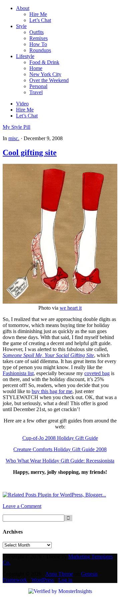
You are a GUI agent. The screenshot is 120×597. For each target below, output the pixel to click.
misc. (13, 138)
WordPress (42, 580)
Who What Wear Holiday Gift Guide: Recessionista (60, 461)
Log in (65, 580)
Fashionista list (18, 373)
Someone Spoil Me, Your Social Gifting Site (48, 355)
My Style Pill (16, 127)
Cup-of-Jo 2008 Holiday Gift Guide (60, 438)
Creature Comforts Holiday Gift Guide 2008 (60, 449)
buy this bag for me (52, 391)
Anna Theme (59, 574)
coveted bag (97, 373)
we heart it (71, 308)
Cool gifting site (30, 152)
